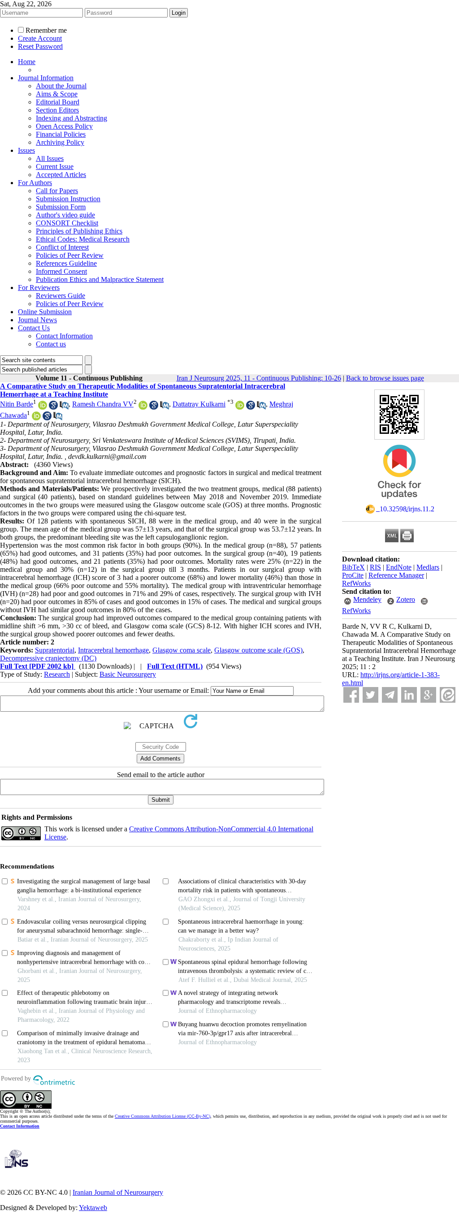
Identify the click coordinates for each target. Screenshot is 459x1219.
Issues (26, 150)
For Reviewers (39, 287)
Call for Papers (57, 191)
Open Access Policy (64, 126)
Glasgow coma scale (181, 650)
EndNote (398, 567)
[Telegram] (390, 695)
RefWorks (356, 583)
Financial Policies (61, 134)
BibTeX (353, 567)
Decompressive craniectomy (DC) (48, 658)
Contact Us (34, 328)
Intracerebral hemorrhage (113, 650)
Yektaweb (93, 1207)
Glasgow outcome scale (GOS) (258, 650)
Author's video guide (65, 215)
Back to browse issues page (385, 378)
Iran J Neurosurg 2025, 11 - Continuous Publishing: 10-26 (259, 378)
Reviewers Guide (60, 295)
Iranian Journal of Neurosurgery (118, 1192)
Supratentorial (54, 650)
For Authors (35, 182)
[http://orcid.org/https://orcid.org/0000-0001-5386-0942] (143, 407)
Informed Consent (61, 271)
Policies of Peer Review (70, 255)
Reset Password (40, 46)
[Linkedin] (409, 695)
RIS (375, 567)
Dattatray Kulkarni (199, 404)
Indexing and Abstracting (71, 118)
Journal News (37, 320)
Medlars (427, 567)
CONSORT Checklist (67, 223)
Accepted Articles (61, 174)
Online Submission (45, 312)
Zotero (405, 599)
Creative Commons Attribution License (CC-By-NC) (162, 1116)
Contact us (51, 344)
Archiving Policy (60, 142)
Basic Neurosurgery (128, 674)
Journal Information (46, 78)
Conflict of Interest (62, 247)
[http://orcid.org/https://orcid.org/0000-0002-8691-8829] (239, 407)
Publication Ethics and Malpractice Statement (100, 279)
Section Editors (57, 110)
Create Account (40, 38)
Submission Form (61, 207)
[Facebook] (351, 695)
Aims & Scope (57, 94)
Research (57, 674)
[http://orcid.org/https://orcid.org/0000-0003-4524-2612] (36, 418)
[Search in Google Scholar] (53, 407)
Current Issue (55, 166)
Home (26, 61)
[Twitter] (370, 695)
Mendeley (367, 599)
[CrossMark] (399, 502)
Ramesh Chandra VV (103, 404)
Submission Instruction (68, 199)
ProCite (353, 575)
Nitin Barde (16, 404)
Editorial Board (57, 102)
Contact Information (64, 336)
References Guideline (66, 263)
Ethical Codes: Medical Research (83, 239)
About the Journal (61, 86)
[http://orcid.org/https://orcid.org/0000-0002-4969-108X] (42, 407)
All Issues (50, 158)
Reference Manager (396, 575)
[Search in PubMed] (64, 407)
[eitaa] (447, 695)
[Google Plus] (428, 695)
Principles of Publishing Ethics (79, 231)
